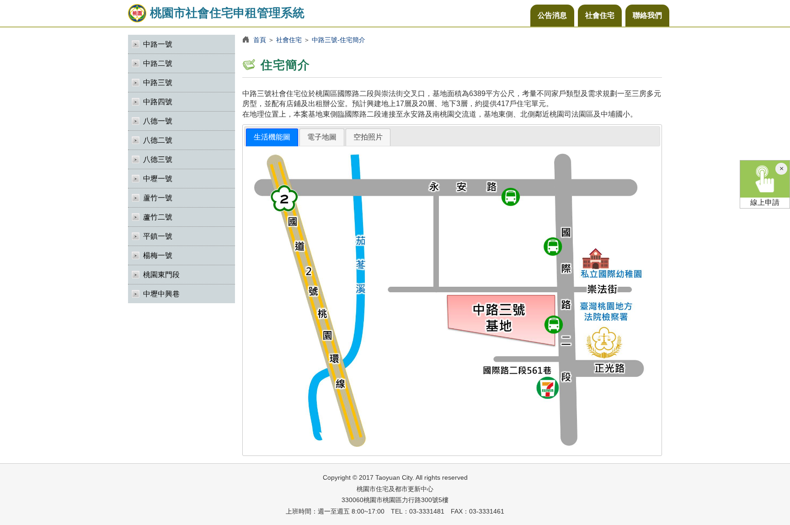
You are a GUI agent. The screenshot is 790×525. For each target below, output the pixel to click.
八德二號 (157, 140)
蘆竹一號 (157, 198)
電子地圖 (321, 137)
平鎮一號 (157, 236)
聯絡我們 (647, 15)
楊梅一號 (157, 255)
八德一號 (157, 121)
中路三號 (157, 82)
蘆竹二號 (157, 217)
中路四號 (157, 102)
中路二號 (157, 63)
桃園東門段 (161, 275)
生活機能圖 (272, 137)
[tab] (272, 137)
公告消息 (552, 15)
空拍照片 (368, 137)
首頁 (259, 39)
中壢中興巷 (161, 294)
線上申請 (764, 202)
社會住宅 (599, 15)
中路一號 (157, 44)
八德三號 (157, 159)
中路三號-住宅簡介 (338, 39)
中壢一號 (157, 178)
